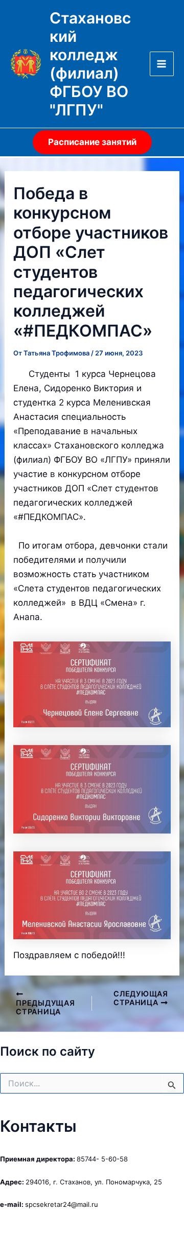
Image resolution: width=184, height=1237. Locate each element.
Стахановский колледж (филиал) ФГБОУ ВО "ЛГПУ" (90, 64)
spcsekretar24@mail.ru (61, 1204)
